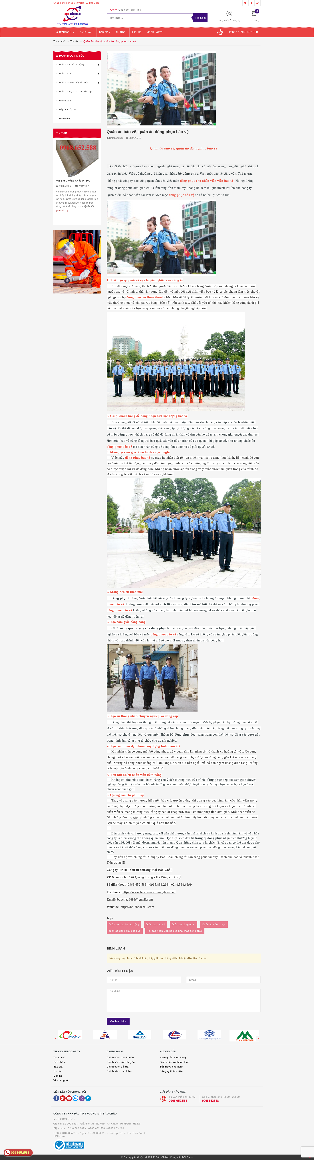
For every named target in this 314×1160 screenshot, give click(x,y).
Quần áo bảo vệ (155, 924)
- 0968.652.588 (96, 1128)
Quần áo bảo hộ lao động (124, 924)
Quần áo (123, 9)
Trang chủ (65, 32)
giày (133, 9)
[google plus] (257, 3)
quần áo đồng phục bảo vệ (125, 930)
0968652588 (210, 1100)
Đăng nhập (223, 20)
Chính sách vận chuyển (121, 1062)
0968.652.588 (178, 1100)
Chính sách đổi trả (118, 1066)
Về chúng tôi (155, 32)
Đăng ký (236, 20)
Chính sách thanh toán (120, 1057)
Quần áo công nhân (183, 924)
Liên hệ (136, 32)
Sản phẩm (86, 32)
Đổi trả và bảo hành (171, 1066)
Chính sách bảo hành (119, 1071)
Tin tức (120, 32)
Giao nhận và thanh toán (174, 1062)
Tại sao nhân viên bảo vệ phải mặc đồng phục (175, 930)
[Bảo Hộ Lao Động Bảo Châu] (77, 16)
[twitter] (245, 3)
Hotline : (243, 32)
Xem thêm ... (65, 118)
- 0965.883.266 (115, 1128)
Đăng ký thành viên (171, 1071)
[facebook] (251, 3)
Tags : (111, 918)
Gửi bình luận (118, 1021)
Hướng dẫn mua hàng (173, 1057)
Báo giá (104, 32)
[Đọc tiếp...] (62, 219)
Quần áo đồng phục (214, 924)
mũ (139, 9)
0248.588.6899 (77, 1128)
